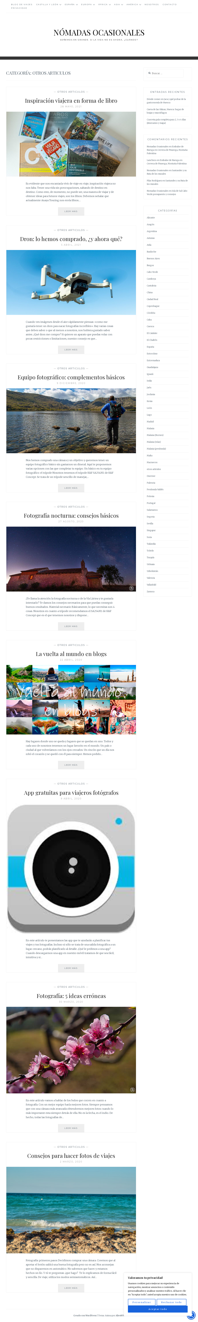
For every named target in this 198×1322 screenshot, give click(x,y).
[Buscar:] (165, 73)
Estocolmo (152, 353)
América (132, 4)
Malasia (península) (156, 448)
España (70, 4)
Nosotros (152, 4)
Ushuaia (151, 564)
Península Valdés (155, 489)
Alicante (151, 217)
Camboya (151, 279)
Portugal (151, 503)
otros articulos (71, 91)
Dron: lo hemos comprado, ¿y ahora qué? (71, 238)
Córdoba (151, 313)
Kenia (149, 401)
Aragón (150, 224)
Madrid (150, 421)
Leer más (74, 213)
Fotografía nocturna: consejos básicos (71, 515)
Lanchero (151, 160)
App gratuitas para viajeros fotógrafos (71, 792)
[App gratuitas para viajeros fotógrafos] (71, 932)
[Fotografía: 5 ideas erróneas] (71, 1092)
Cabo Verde (152, 272)
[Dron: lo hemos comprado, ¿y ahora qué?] (71, 314)
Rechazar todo (171, 1302)
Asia (117, 4)
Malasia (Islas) (154, 442)
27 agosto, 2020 (71, 521)
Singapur (151, 530)
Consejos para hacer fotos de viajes (71, 1155)
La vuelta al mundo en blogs (71, 653)
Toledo (150, 550)
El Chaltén (152, 340)
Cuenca (150, 326)
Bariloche (151, 251)
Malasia (150, 428)
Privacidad (19, 8)
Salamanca (152, 510)
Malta (149, 455)
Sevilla (150, 523)
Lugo (149, 415)
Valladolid (151, 584)
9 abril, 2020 (71, 798)
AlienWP (120, 1315)
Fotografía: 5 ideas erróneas (71, 995)
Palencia (151, 483)
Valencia (151, 578)
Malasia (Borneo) (155, 435)
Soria (149, 537)
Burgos (150, 265)
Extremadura (153, 360)
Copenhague (153, 306)
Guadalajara (152, 367)
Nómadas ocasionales (99, 32)
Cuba (149, 319)
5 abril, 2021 (71, 244)
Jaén (149, 387)
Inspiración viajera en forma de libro (71, 100)
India (149, 380)
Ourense (151, 476)
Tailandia (151, 544)
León (149, 408)
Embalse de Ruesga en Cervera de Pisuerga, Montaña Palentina (167, 150)
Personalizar (141, 1302)
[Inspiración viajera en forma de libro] (71, 175)
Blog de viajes (21, 4)
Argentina (152, 231)
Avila (149, 245)
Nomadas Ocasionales (157, 146)
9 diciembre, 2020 (71, 383)
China (150, 292)
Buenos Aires (153, 258)
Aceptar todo (157, 1309)
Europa (86, 4)
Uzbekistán (152, 571)
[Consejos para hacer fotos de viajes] (71, 1252)
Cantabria (151, 285)
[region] (158, 1294)
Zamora (150, 591)
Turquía (150, 557)
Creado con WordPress (85, 1315)
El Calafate (152, 333)
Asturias (151, 238)
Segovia (151, 516)
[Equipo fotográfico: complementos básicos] (71, 452)
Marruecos (152, 462)
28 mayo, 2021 (71, 106)
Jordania (151, 394)
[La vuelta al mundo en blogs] (71, 733)
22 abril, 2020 (71, 659)
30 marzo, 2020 (71, 1001)
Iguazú (150, 374)
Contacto (170, 4)
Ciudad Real (152, 299)
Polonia (150, 496)
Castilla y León (47, 4)
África (103, 4)
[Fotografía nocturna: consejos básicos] (71, 590)
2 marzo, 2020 (71, 1161)
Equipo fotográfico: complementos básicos (71, 377)
